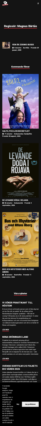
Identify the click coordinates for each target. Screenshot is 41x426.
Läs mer (5, 330)
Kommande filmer (20, 66)
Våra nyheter (20, 293)
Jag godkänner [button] (30, 404)
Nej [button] (18, 404)
